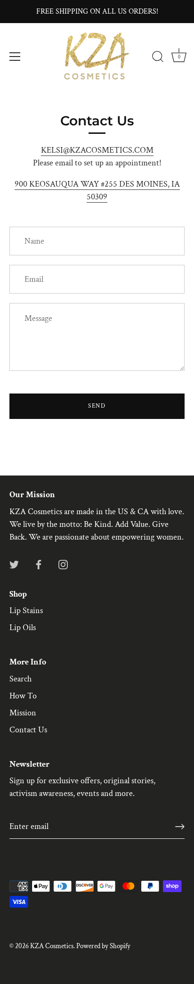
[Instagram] (63, 563)
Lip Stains (26, 610)
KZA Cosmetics (51, 946)
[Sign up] (180, 826)
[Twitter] (14, 563)
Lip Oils (22, 627)
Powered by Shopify (103, 946)
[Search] (157, 58)
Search (20, 678)
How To (23, 695)
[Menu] (15, 56)
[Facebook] (38, 563)
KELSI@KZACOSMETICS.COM (97, 150)
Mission (22, 712)
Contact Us (28, 729)
